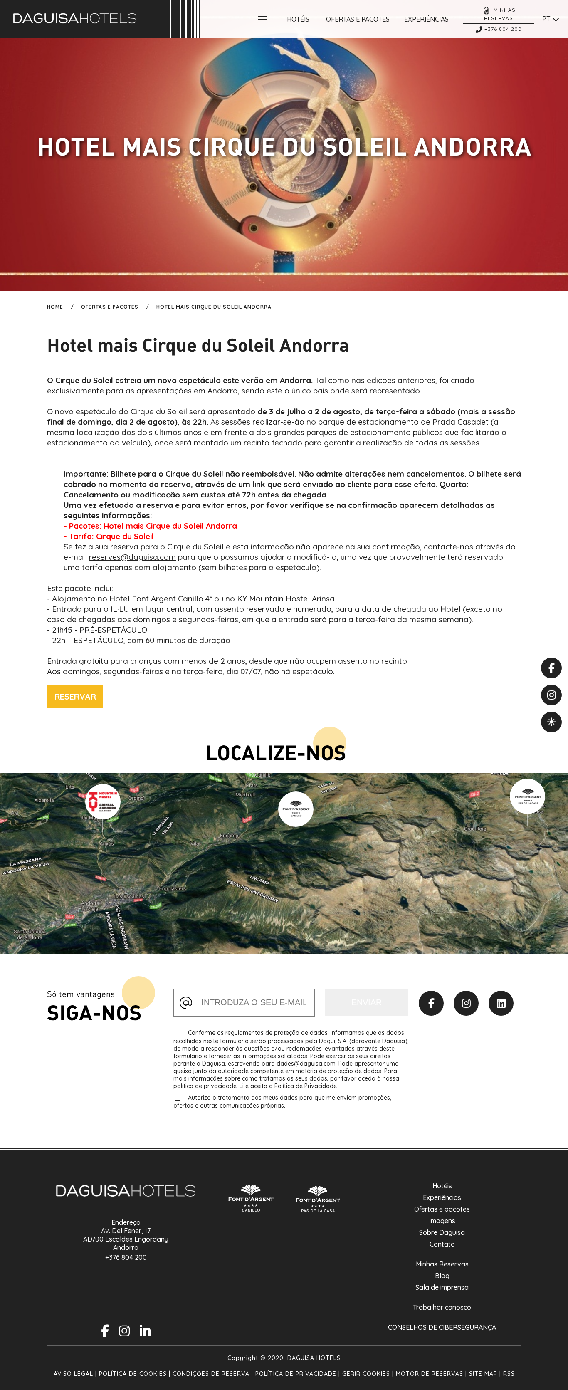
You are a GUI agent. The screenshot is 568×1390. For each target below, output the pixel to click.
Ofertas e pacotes (442, 1209)
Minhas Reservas (442, 1264)
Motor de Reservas (429, 1374)
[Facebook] (431, 1003)
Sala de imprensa (442, 1287)
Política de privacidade (295, 1374)
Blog (442, 1275)
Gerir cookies (366, 1374)
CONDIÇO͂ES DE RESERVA (211, 1374)
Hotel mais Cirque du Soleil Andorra (214, 307)
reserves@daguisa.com (132, 557)
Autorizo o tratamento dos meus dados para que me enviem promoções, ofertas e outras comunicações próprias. (282, 1101)
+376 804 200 (126, 1257)
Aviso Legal (73, 1374)
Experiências (442, 1197)
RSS (509, 1374)
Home (55, 307)
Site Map (483, 1374)
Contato (442, 1244)
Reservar (75, 696)
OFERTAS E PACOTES (109, 307)
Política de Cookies (133, 1374)
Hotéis (442, 1186)
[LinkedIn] (501, 1003)
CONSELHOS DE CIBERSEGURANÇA (442, 1327)
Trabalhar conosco (442, 1307)
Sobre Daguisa (442, 1232)
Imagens (442, 1221)
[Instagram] (466, 1003)
